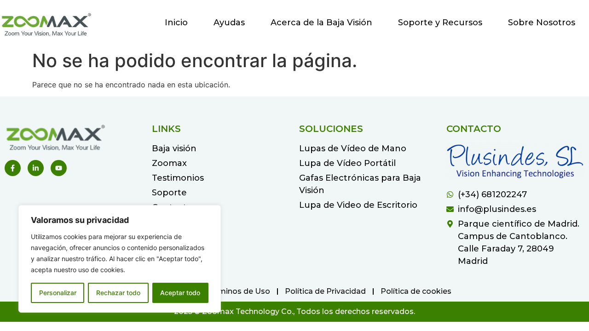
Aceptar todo (180, 293)
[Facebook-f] (13, 168)
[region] (119, 259)
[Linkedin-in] (36, 168)
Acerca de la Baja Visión (321, 22)
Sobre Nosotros (541, 22)
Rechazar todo (118, 293)
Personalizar (57, 293)
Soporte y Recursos (440, 22)
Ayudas (229, 22)
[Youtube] (59, 168)
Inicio (176, 22)
